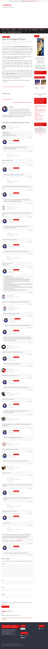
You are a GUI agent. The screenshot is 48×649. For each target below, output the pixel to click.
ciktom (10, 40)
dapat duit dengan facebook (17, 42)
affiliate (21, 40)
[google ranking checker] (24, 635)
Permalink (11, 128)
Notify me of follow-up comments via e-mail (11, 615)
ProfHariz (11, 369)
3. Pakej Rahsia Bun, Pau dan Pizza (8, 632)
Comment (4, 563)
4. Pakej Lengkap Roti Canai (6, 633)
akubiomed (11, 295)
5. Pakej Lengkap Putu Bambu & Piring (8, 634)
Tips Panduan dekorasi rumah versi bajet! (15, 86)
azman (10, 206)
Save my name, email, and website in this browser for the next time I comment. (16, 603)
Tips (30, 29)
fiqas (10, 233)
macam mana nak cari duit (14, 44)
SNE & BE (18, 540)
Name (3, 580)
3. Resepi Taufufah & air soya (40, 109)
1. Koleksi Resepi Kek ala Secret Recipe (9, 629)
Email (3, 587)
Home (3, 29)
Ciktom (7, 5)
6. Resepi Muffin (37, 114)
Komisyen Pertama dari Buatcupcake (23, 102)
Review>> (21, 29)
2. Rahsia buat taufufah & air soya (8, 630)
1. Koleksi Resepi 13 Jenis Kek (40, 105)
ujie (9, 179)
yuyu (10, 504)
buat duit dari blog (26, 40)
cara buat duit (10, 42)
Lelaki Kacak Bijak (7, 99)
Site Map (42, 29)
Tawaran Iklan (35, 29)
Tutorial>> (14, 29)
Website (3, 594)
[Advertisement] (24, 19)
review (8, 36)
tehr (9, 345)
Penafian (41, 628)
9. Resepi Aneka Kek (38, 119)
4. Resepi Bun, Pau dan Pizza (40, 110)
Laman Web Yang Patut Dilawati (14, 32)
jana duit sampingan (26, 42)
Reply (31, 137)
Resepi (26, 29)
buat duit (4, 36)
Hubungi (4, 32)
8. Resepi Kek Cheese (38, 118)
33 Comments (15, 40)
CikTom (7, 29)
